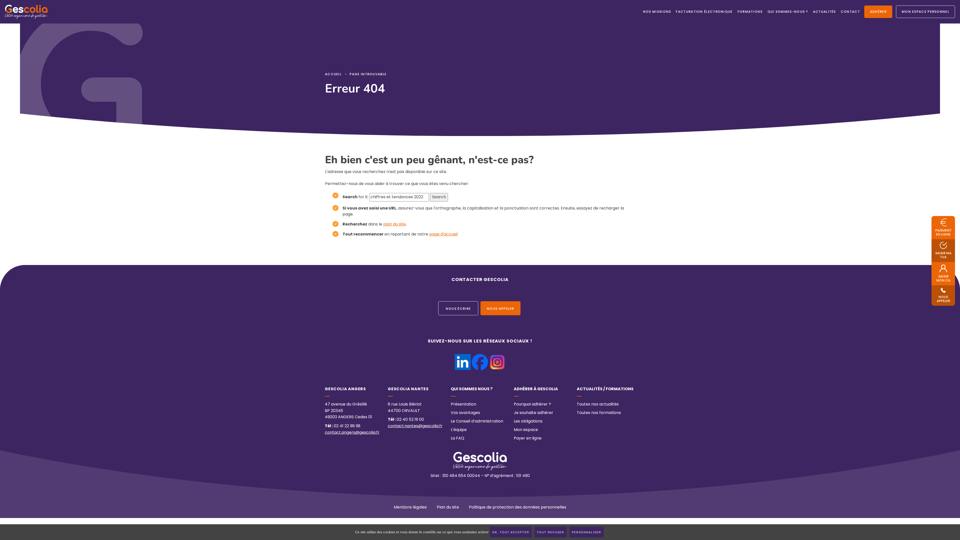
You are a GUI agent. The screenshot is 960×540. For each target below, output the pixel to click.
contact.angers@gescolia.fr (352, 433)
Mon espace (526, 430)
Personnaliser (586, 532)
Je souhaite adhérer (533, 413)
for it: (355, 197)
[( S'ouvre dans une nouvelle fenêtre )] (463, 357)
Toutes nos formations (599, 413)
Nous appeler (500, 309)
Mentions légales (410, 507)
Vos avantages (465, 413)
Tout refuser (550, 532)
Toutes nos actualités (598, 404)
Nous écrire (458, 309)
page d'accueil (443, 234)
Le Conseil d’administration (477, 421)
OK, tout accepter (510, 532)
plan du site (394, 224)
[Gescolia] (26, 12)
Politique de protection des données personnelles (517, 507)
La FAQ (457, 438)
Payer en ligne (528, 438)
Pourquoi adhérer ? (532, 404)
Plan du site (448, 507)
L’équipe (459, 430)
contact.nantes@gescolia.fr (415, 426)
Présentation (463, 404)
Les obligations (528, 421)
